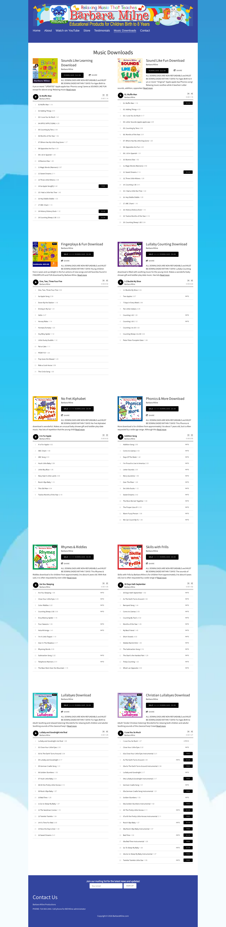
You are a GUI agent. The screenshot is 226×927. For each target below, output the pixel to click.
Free (103, 186)
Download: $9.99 (77, 254)
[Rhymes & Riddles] (45, 557)
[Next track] (107, 95)
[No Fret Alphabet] (45, 408)
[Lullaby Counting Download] (130, 254)
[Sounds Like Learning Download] (45, 70)
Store (86, 30)
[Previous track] (103, 95)
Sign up (130, 886)
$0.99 (103, 211)
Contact (145, 30)
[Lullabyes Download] (45, 705)
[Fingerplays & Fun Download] (45, 254)
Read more (71, 89)
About (48, 30)
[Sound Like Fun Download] (130, 70)
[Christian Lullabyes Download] (130, 705)
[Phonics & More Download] (130, 408)
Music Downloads (125, 30)
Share (94, 75)
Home (36, 30)
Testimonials (102, 30)
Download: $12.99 (72, 75)
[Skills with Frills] (130, 557)
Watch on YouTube (68, 30)
